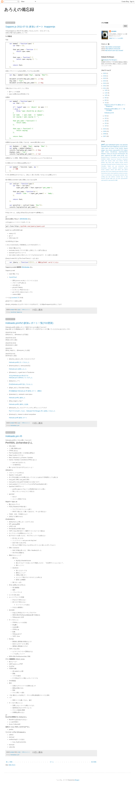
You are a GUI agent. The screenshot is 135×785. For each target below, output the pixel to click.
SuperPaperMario (123, 151)
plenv (126, 175)
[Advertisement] (117, 200)
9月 (106, 97)
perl (18, 425)
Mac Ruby (108, 162)
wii (109, 148)
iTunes (110, 171)
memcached (104, 173)
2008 (104, 134)
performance (109, 175)
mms (112, 173)
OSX (113, 162)
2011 (104, 88)
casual (109, 167)
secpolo (103, 178)
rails (109, 176)
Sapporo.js (19, 312)
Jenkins (110, 160)
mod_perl (114, 153)
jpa (118, 171)
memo (108, 173)
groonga (103, 171)
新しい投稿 (9, 762)
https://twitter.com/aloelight (112, 47)
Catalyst (125, 150)
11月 (106, 93)
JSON (102, 160)
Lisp (121, 145)
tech (114, 178)
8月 (106, 100)
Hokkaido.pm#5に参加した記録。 (19, 404)
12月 (106, 90)
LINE (114, 160)
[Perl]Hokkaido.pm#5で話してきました (21, 384)
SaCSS (126, 162)
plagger (103, 150)
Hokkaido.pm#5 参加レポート (18, 417)
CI (109, 157)
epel (116, 169)
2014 (104, 81)
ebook (112, 169)
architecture (121, 166)
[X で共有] (37, 310)
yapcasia (125, 145)
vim (116, 178)
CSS (122, 150)
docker (103, 169)
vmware (110, 150)
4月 (106, 118)
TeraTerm (113, 164)
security (107, 178)
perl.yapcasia (116, 175)
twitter (114, 155)
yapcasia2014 (111, 180)
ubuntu (119, 155)
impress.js (114, 171)
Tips (122, 164)
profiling (103, 176)
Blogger (77, 780)
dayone (126, 167)
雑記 (116, 180)
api (116, 166)
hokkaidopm (13, 425)
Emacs (107, 151)
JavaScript (13, 312)
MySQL (121, 148)
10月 (106, 95)
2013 (104, 83)
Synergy (109, 164)
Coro (118, 157)
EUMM (108, 159)
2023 (104, 73)
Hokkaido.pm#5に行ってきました (19, 362)
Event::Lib (113, 159)
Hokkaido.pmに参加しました (18, 369)
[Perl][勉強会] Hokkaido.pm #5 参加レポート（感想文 (25, 391)
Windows (103, 153)
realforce (113, 176)
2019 (104, 76)
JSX (106, 160)
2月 (106, 123)
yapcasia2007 (124, 178)
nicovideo (125, 173)
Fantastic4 (125, 159)
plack (102, 155)
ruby (107, 150)
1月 (106, 126)
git (111, 153)
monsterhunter (121, 153)
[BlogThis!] (35, 310)
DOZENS (103, 159)
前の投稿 (93, 762)
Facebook (119, 159)
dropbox (108, 169)
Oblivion (117, 162)
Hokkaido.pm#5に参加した (17, 397)
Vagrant (126, 148)
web (119, 178)
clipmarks (114, 167)
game (117, 145)
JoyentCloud (13, 277)
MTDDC (103, 162)
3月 (106, 121)
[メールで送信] (33, 310)
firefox (119, 169)
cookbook (120, 167)
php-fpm (122, 175)
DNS (124, 157)
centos (108, 153)
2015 (104, 78)
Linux (111, 146)
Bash (126, 155)
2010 (104, 129)
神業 (122, 155)
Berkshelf (103, 157)
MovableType (113, 151)
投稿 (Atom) (12, 765)
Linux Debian (119, 160)
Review (121, 162)
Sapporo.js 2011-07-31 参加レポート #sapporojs (30, 26)
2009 (104, 131)
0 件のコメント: (26, 309)
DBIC (102, 151)
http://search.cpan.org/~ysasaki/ (114, 50)
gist (123, 169)
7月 (106, 102)
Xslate (109, 166)
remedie (118, 176)
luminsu (126, 171)
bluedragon (104, 167)
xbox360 (103, 146)
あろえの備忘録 (19, 9)
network (121, 173)
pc (105, 175)
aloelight (113, 31)
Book (107, 157)
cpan (106, 145)
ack (113, 166)
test (112, 155)
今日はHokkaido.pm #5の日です (18, 375)
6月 (106, 116)
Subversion (104, 164)
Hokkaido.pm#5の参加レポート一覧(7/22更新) (29, 323)
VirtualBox (103, 166)
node (102, 175)
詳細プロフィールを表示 (116, 38)
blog (127, 166)
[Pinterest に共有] (41, 310)
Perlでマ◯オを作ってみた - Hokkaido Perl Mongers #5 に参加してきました (32, 411)
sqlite (111, 178)
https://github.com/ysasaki (113, 48)
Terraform (118, 164)
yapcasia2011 (104, 180)
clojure (103, 148)
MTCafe (126, 160)
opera (106, 148)
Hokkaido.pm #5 (13, 436)
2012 (104, 85)
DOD (126, 157)
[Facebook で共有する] (39, 310)
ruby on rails (124, 176)
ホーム (52, 762)
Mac (126, 146)
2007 (104, 136)
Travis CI (125, 164)
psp (107, 176)
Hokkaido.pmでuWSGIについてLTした (20, 377)
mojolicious (116, 173)
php (127, 153)
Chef (108, 146)
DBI (121, 157)
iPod (107, 171)
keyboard (121, 171)
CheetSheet (114, 157)
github (126, 169)
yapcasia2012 (116, 150)
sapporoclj (107, 155)
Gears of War (115, 148)
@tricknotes (24, 219)
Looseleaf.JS (15, 297)
